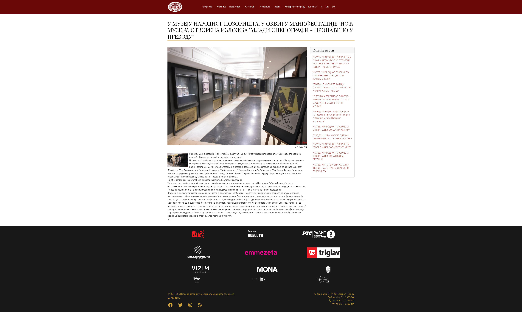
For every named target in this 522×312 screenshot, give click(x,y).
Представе (235, 6)
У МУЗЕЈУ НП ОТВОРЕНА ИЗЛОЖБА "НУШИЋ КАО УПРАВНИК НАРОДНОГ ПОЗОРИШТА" (331, 168)
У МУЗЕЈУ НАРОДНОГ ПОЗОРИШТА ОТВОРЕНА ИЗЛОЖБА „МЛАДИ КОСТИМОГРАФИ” (331, 75)
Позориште (265, 6)
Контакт (312, 6)
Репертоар (207, 6)
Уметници (250, 6)
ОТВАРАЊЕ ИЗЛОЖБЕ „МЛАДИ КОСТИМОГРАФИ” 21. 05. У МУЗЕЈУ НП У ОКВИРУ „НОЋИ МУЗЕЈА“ (332, 87)
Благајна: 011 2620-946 (343, 297)
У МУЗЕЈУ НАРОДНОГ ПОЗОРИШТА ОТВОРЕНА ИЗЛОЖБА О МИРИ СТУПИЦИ (331, 156)
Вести (277, 6)
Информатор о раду (295, 6)
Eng (333, 6)
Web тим (173, 298)
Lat (327, 6)
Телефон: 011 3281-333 (343, 300)
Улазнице (221, 6)
